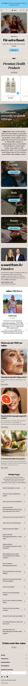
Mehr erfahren (4, 384)
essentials (10, 98)
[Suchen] (21, 10)
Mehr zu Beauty (14, 228)
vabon (6, 683)
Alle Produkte (14, 72)
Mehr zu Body (14, 200)
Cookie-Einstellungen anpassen (8, 680)
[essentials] (10, 85)
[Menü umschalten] (1, 10)
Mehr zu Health (14, 172)
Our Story (14, 647)
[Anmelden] (25, 673)
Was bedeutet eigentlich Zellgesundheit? (14, 377)
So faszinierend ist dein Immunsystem (13, 459)
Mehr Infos (14, 54)
